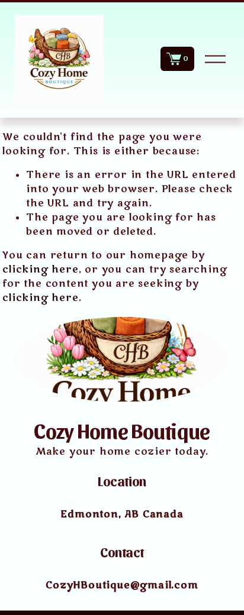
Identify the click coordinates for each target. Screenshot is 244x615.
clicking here (40, 269)
